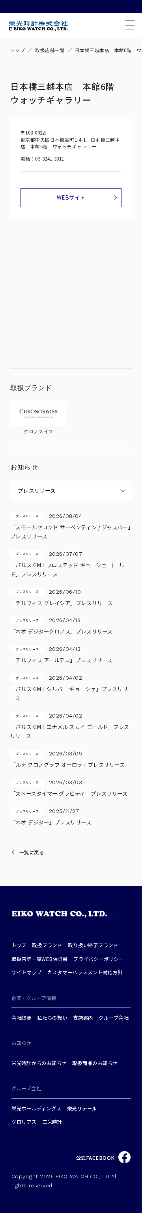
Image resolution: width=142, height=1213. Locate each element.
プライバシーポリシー (98, 959)
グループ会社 (114, 1017)
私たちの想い (52, 1017)
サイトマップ (26, 972)
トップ (17, 50)
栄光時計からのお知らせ (39, 1063)
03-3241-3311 (49, 158)
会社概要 (21, 1017)
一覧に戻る (31, 852)
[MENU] (130, 25)
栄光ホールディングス (36, 1108)
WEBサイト (71, 197)
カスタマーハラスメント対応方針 (85, 972)
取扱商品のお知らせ (95, 1063)
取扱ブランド (47, 945)
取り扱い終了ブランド (93, 945)
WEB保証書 (54, 959)
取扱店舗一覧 (50, 50)
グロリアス (24, 1121)
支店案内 (83, 1017)
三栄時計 (52, 1121)
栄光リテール (82, 1108)
